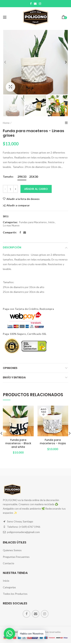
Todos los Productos (15, 593)
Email (35, 3)
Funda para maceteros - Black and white (18, 443)
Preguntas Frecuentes (16, 556)
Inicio (51, 222)
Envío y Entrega (14, 377)
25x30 (33, 176)
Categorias (9, 587)
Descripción (12, 247)
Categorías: (10, 222)
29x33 (21, 176)
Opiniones (10, 368)
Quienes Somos (12, 550)
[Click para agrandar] (10, 87)
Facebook (31, 3)
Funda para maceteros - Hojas (53, 441)
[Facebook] (20, 232)
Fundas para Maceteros (33, 222)
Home (6, 122)
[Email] (24, 232)
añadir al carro (36, 188)
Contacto (8, 563)
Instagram (40, 3)
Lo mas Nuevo (11, 225)
